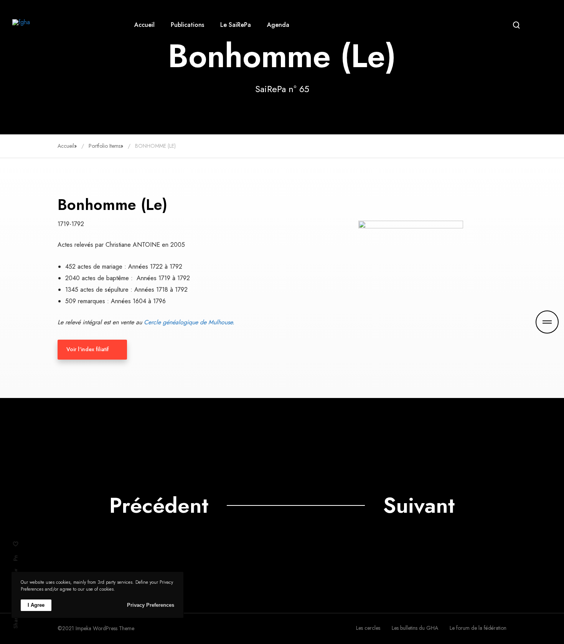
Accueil (66, 146)
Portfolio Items (104, 146)
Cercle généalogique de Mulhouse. (189, 322)
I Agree (36, 605)
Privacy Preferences (150, 605)
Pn (16, 558)
